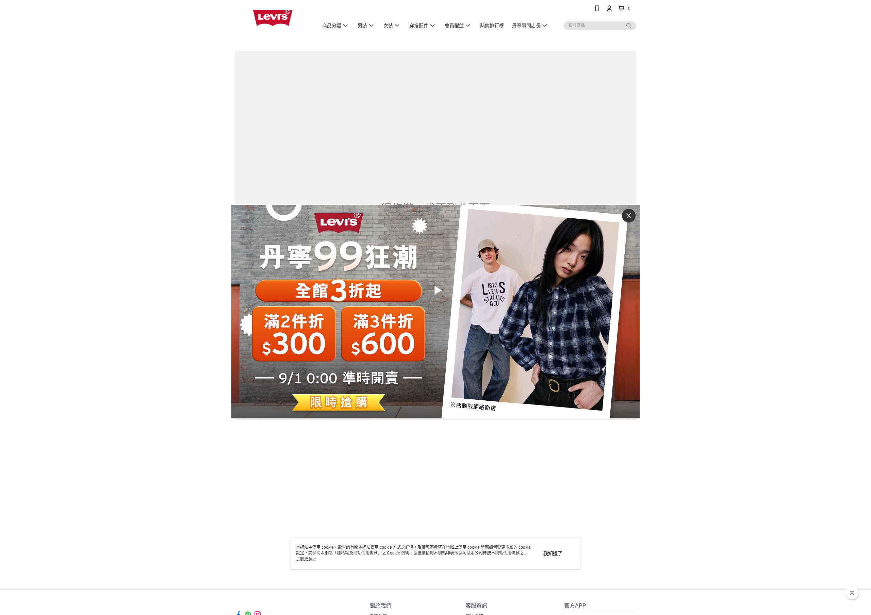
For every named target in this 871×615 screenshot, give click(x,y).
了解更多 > (306, 558)
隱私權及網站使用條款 (357, 553)
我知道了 (552, 553)
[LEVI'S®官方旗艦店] (272, 18)
